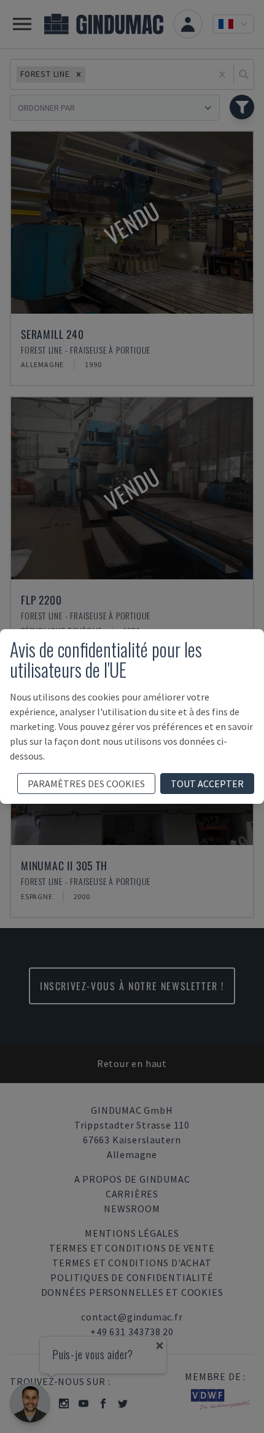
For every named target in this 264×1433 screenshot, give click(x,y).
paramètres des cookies (86, 783)
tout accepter (207, 783)
